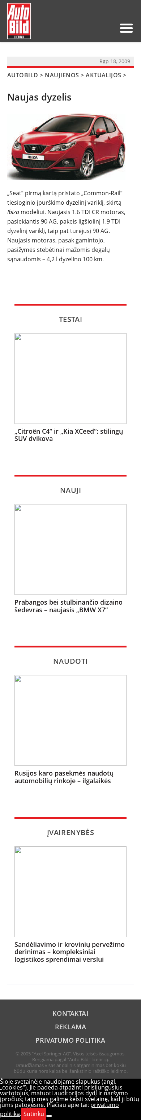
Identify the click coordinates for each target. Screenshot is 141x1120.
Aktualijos (103, 75)
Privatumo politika (70, 1040)
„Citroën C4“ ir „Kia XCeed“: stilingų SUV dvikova (68, 435)
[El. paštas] (85, 28)
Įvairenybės (70, 832)
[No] (49, 1116)
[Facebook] (96, 28)
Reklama (70, 1026)
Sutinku (34, 1114)
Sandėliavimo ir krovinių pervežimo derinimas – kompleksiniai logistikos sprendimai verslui (69, 952)
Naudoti (70, 661)
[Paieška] (73, 28)
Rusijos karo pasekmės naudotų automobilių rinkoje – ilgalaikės (64, 776)
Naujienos (62, 75)
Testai (70, 319)
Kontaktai (70, 1013)
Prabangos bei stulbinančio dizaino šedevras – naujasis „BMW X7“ (68, 605)
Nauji (70, 490)
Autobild (22, 75)
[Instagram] (108, 28)
